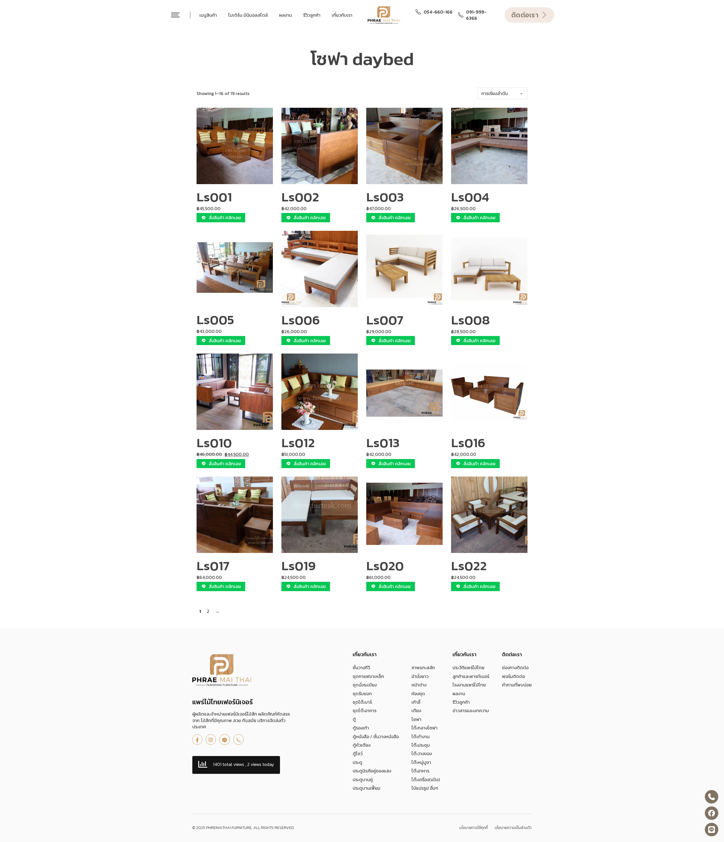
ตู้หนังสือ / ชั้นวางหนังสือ (376, 736)
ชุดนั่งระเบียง (365, 685)
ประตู (357, 762)
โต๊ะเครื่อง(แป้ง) (425, 779)
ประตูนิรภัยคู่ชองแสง (372, 771)
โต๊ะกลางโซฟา (424, 728)
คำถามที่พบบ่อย (517, 685)
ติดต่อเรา (525, 15)
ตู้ (354, 719)
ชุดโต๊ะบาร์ (362, 702)
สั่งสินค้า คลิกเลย (225, 217)
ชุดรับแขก (362, 693)
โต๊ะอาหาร (420, 771)
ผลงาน (285, 15)
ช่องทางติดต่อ (515, 667)
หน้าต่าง (418, 685)
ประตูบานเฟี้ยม (366, 788)
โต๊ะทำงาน (420, 736)
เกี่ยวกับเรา (342, 15)
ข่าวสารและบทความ (471, 710)
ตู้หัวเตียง (361, 745)
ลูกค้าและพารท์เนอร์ (471, 676)
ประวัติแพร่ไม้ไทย (468, 667)
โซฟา (416, 719)
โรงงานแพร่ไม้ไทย (469, 685)
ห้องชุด (418, 693)
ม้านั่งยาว (419, 676)
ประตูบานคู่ (363, 779)
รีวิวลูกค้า (311, 15)
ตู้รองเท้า (361, 728)
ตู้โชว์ (358, 753)
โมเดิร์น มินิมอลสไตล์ (248, 15)
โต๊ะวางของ (421, 753)
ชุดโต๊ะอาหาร (364, 710)
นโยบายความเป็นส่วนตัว (513, 827)
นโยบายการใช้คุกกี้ (473, 827)
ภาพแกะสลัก (423, 667)
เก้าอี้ (415, 702)
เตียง (416, 710)
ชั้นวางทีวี (361, 667)
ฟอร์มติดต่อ (513, 676)
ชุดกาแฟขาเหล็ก (368, 676)
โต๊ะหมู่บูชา (421, 762)
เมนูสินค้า (208, 15)
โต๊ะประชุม (420, 745)
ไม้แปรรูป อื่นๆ (424, 788)
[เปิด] (175, 15)
